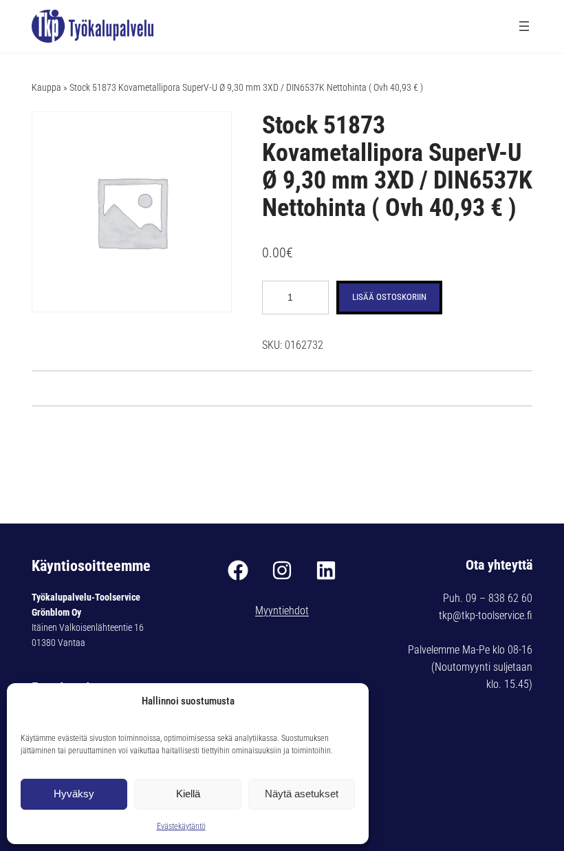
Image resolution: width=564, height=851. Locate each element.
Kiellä (188, 793)
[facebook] (238, 570)
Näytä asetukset (301, 793)
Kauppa (46, 87)
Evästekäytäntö (181, 826)
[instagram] (282, 570)
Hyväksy (74, 793)
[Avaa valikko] (524, 26)
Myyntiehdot (282, 610)
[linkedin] (326, 570)
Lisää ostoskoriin (389, 297)
